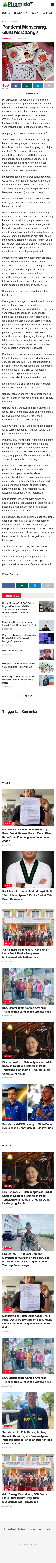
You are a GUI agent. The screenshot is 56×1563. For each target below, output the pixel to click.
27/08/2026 (8, 845)
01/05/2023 (8, 671)
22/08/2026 (8, 1078)
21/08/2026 (8, 1132)
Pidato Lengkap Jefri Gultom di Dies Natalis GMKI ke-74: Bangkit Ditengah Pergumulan (19, 638)
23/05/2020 (21, 38)
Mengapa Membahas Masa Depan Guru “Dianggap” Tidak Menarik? (18, 665)
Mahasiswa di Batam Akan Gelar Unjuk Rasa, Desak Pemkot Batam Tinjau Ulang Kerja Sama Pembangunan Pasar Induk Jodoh (27, 835)
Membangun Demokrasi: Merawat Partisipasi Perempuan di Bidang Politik (18, 679)
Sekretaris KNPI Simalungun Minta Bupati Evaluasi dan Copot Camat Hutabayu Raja (27, 1126)
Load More (28, 696)
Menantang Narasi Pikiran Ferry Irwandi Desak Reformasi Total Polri (19, 623)
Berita (6, 12)
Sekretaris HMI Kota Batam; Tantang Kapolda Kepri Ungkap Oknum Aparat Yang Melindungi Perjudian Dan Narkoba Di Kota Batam (27, 1438)
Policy (48, 1528)
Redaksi (8, 38)
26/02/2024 (8, 645)
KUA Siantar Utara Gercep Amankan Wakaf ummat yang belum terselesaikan (26, 1009)
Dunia (35, 12)
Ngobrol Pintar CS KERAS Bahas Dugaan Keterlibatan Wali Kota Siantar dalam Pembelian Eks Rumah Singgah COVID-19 (18, 607)
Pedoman (32, 1528)
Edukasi (47, 12)
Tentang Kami (10, 1528)
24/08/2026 (8, 1016)
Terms (41, 1528)
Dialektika (20, 12)
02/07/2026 (8, 616)
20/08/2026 (8, 1269)
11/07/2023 (8, 654)
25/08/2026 (8, 903)
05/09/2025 (8, 629)
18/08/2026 (8, 1448)
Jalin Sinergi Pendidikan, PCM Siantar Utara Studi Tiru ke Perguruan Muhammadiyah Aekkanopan (25, 953)
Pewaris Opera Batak (12, 650)
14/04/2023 (8, 687)
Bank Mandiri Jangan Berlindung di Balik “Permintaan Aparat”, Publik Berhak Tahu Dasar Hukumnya (27, 895)
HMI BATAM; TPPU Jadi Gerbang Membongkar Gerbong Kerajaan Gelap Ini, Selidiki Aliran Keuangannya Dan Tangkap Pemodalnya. (25, 1259)
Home (4, 21)
